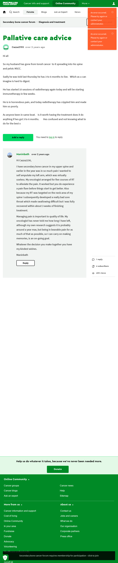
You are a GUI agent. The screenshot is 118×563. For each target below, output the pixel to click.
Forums (30, 12)
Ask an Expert (60, 12)
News (77, 12)
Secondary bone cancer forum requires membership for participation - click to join (59, 555)
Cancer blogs (11, 491)
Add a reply (18, 137)
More (84, 3)
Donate (58, 469)
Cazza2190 (18, 47)
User (113, 3)
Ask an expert (11, 496)
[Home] (10, 3)
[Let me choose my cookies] (5, 558)
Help (62, 491)
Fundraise (9, 531)
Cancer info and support (36, 3)
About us (66, 504)
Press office (66, 536)
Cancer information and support (20, 511)
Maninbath (23, 154)
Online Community (66, 3)
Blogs (44, 12)
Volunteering (10, 547)
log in (52, 137)
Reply (25, 263)
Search (16, 12)
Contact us (65, 511)
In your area (10, 526)
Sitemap (64, 496)
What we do (66, 521)
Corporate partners (69, 531)
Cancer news (66, 486)
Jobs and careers (69, 516)
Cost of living (10, 516)
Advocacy (9, 542)
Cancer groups (11, 486)
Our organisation (68, 526)
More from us (12, 504)
